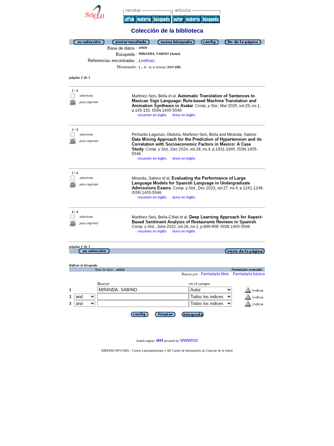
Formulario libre (215, 274)
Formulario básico (249, 274)
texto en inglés (184, 115)
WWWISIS (189, 340)
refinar (148, 60)
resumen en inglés (152, 115)
